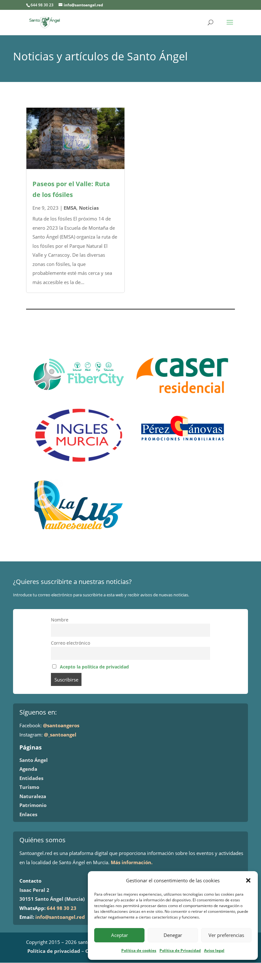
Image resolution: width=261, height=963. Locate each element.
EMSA (70, 208)
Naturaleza (32, 796)
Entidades (31, 778)
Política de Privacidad (180, 950)
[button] (248, 880)
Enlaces (28, 814)
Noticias (89, 208)
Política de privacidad (53, 951)
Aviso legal (214, 950)
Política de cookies (138, 950)
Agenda (28, 769)
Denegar (173, 935)
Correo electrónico (70, 643)
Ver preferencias (226, 935)
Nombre (59, 620)
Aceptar (119, 935)
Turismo (29, 787)
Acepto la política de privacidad (94, 667)
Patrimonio (32, 805)
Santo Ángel (33, 760)
